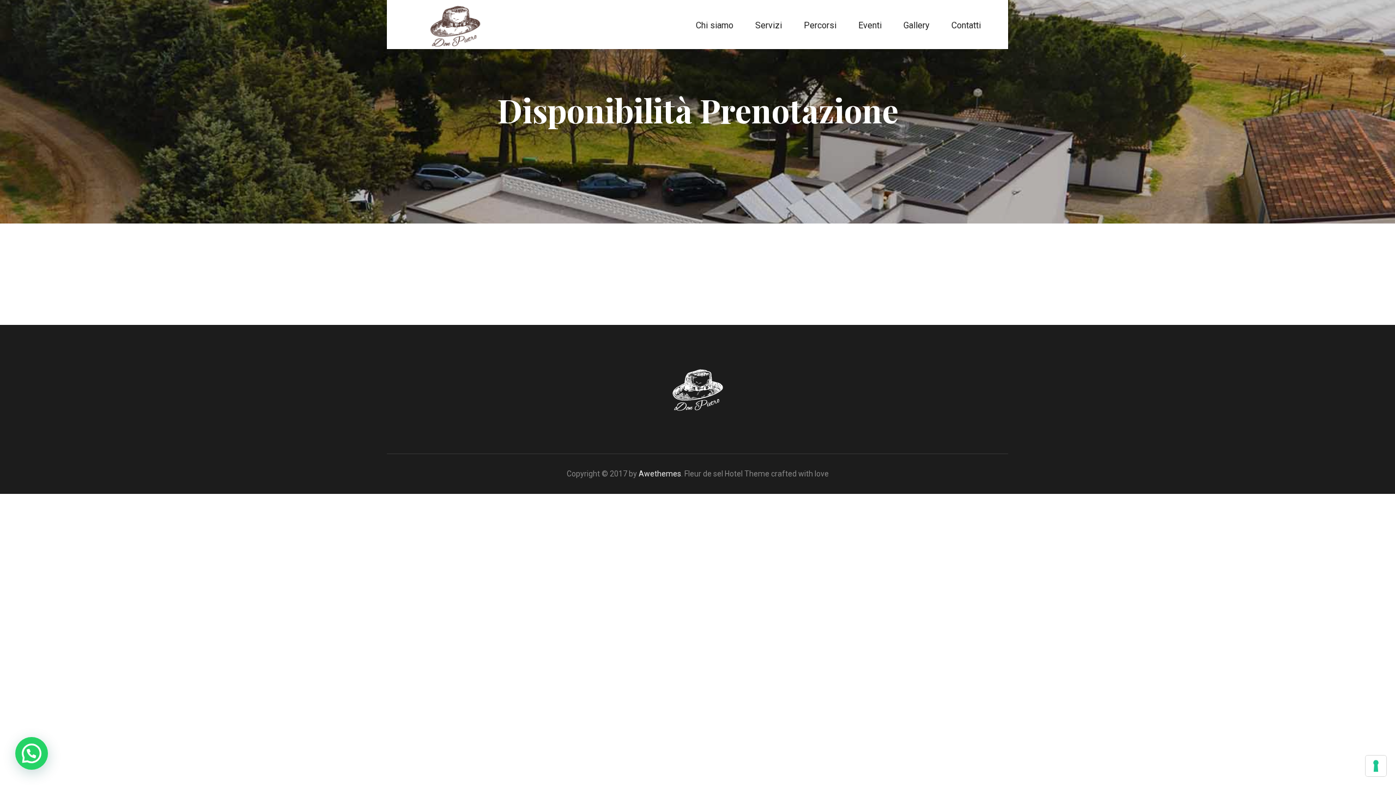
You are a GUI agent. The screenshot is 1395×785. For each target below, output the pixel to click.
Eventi (870, 25)
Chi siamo (714, 25)
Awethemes (660, 473)
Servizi (768, 25)
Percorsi (820, 25)
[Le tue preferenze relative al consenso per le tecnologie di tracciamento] (1376, 766)
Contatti (966, 25)
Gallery (916, 25)
